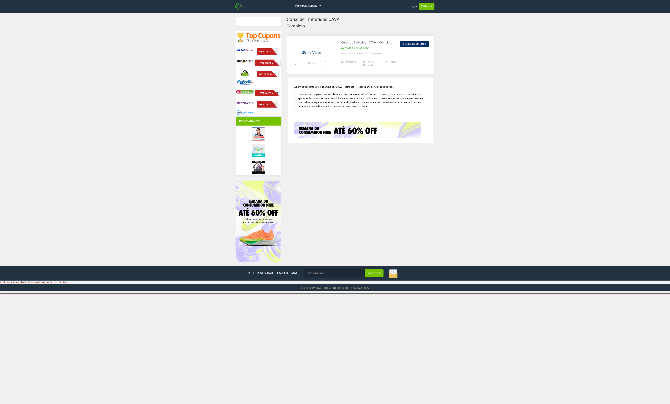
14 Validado (350, 62)
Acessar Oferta (414, 44)
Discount (393, 62)
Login (413, 6)
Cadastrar (427, 6)
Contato (63, 282)
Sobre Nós (33, 282)
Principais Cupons (306, 5)
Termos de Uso (48, 282)
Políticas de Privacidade (13, 282)
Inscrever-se (374, 273)
